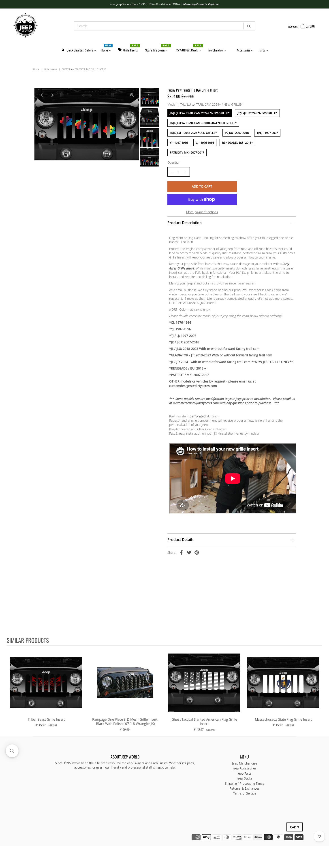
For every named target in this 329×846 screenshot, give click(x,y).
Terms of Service (244, 793)
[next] (317, 691)
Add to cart (46, 687)
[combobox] (164, 25)
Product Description (184, 222)
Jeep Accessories (244, 768)
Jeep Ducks (244, 778)
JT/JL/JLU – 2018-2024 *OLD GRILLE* (193, 133)
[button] (12, 750)
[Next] (52, 95)
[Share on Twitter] (189, 552)
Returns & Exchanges (245, 788)
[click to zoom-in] (132, 95)
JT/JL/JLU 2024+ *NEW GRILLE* (257, 113)
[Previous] (41, 95)
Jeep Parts (244, 773)
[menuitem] (78, 49)
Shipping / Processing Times (244, 783)
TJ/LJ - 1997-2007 (267, 133)
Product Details (180, 539)
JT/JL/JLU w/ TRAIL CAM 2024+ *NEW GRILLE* (199, 113)
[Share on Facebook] (181, 552)
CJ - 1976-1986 (205, 143)
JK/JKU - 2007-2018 (237, 133)
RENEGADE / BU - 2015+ (237, 143)
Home (36, 69)
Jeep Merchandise (244, 763)
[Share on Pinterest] (196, 552)
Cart (310, 26)
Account (292, 26)
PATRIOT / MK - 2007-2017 (187, 152)
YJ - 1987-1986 (179, 143)
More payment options (202, 212)
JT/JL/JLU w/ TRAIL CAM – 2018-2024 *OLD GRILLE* (203, 123)
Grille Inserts (50, 69)
